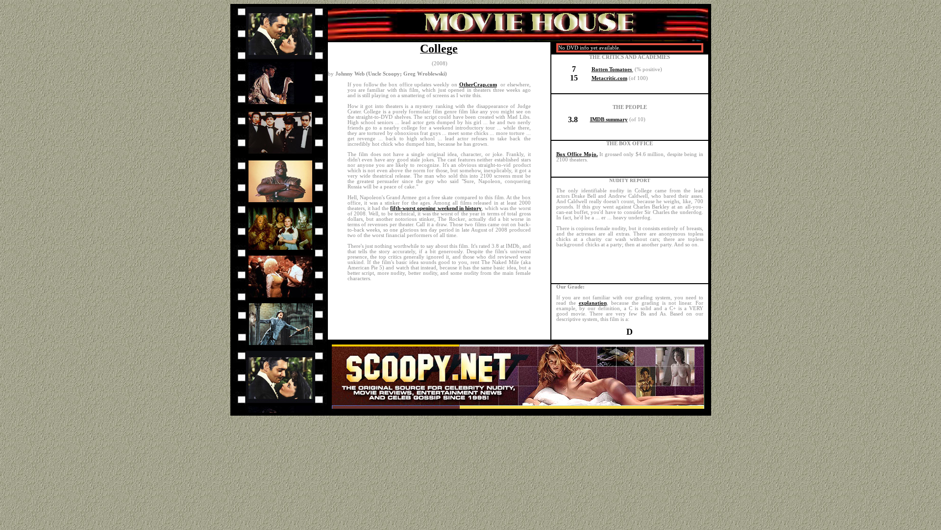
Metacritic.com (609, 78)
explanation (593, 303)
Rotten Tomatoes (612, 69)
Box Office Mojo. (577, 154)
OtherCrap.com (478, 84)
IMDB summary (609, 119)
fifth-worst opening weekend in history (436, 208)
